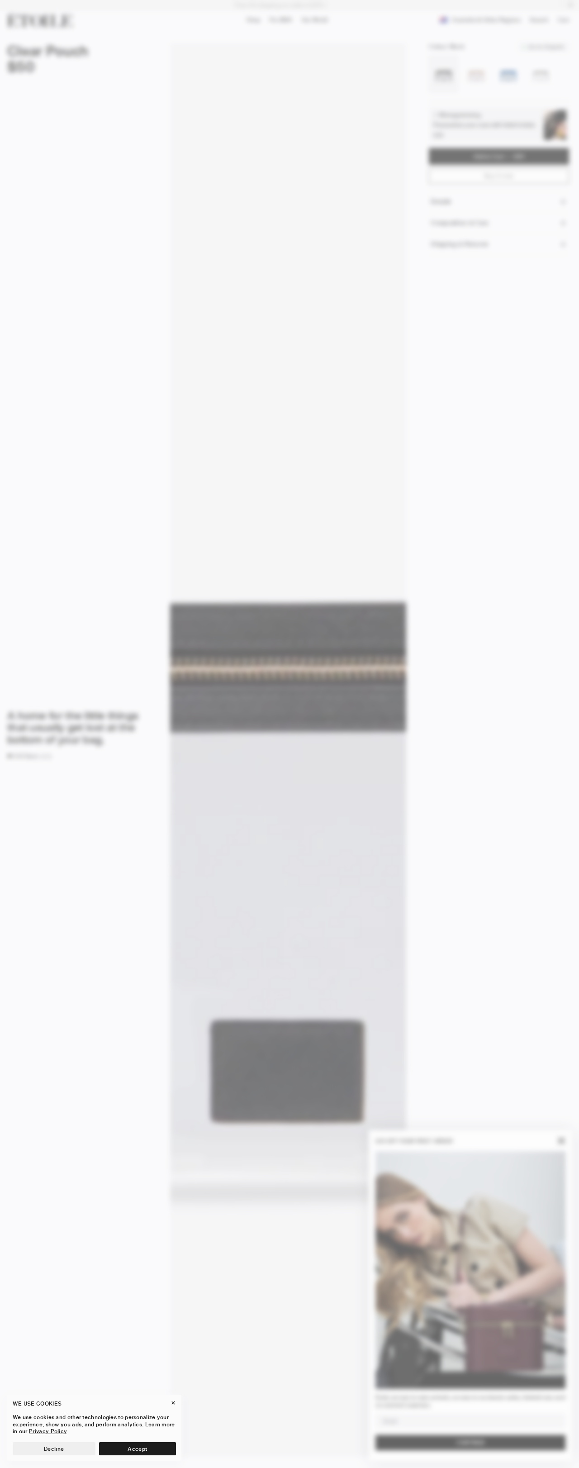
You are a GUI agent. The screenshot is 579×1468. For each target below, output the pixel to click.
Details (441, 201)
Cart (565, 21)
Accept (137, 1449)
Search (539, 21)
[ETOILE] (39, 20)
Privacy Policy (47, 1431)
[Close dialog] (561, 1141)
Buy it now (499, 176)
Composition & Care (460, 223)
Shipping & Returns (459, 244)
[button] (22, 756)
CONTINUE (470, 1442)
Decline (54, 1449)
